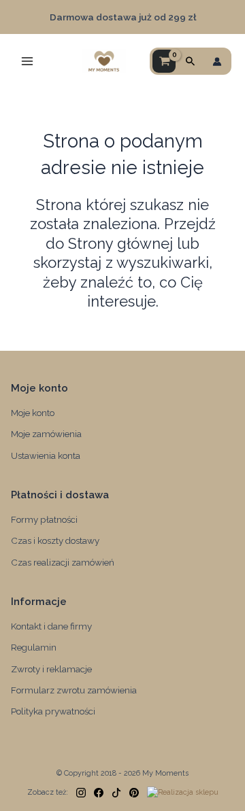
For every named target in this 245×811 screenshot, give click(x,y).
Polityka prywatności (53, 711)
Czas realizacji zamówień (62, 562)
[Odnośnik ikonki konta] (217, 61)
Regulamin (33, 647)
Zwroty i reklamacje (51, 668)
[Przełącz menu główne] (27, 61)
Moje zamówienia (46, 433)
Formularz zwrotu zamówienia (74, 690)
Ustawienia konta (45, 455)
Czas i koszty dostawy (55, 540)
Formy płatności (44, 519)
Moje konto (32, 412)
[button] (190, 61)
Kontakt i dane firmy (51, 626)
